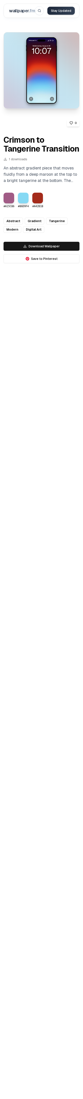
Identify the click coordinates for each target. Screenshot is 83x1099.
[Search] (39, 10)
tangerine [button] (57, 221)
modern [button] (12, 229)
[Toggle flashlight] (31, 99)
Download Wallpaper (44, 246)
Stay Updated (61, 11)
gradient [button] (34, 221)
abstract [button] (13, 221)
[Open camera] (52, 99)
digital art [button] (33, 229)
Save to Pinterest (44, 259)
